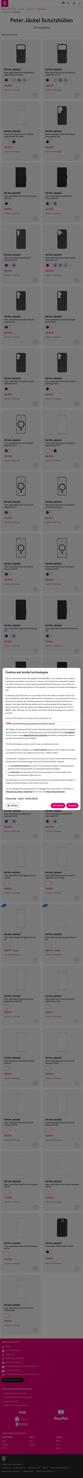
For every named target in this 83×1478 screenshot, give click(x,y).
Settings (14, 805)
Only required (58, 805)
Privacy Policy (10, 798)
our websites (69, 732)
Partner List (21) (31, 798)
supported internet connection (35, 735)
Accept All (72, 805)
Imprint (21, 798)
